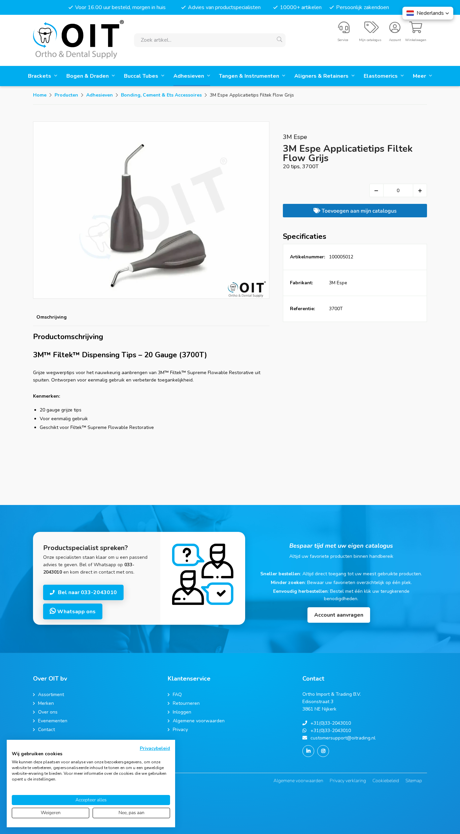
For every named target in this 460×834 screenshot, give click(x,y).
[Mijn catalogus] (371, 30)
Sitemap (413, 780)
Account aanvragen (338, 615)
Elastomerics (381, 76)
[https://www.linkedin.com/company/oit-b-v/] (308, 751)
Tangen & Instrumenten (250, 76)
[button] (427, 13)
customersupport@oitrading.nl (342, 738)
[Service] (344, 30)
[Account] (394, 30)
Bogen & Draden (88, 76)
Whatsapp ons (76, 611)
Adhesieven (189, 76)
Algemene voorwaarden (298, 780)
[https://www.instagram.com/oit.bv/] (323, 751)
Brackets (40, 76)
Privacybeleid (155, 748)
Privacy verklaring (348, 780)
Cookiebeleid (385, 780)
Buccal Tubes (142, 76)
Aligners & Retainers (322, 76)
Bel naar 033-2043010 (87, 592)
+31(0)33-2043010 (330, 723)
